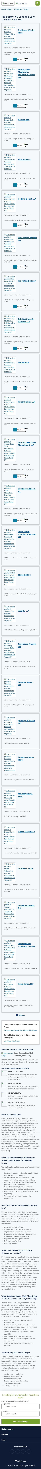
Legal (3, 1440)
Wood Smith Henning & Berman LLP (27, 534)
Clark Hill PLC (24, 575)
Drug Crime (18, 1030)
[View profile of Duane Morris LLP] (10, 835)
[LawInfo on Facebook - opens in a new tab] (12, 1451)
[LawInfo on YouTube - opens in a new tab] (23, 1451)
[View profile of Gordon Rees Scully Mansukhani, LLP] (10, 449)
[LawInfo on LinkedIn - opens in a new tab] (29, 1451)
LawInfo (4, 1434)
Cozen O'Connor (25, 868)
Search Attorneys (20, 1421)
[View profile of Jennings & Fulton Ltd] (10, 725)
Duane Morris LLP (26, 831)
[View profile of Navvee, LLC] (10, 122)
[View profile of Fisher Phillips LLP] (10, 405)
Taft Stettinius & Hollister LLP (25, 320)
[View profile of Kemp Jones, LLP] (10, 987)
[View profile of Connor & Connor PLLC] (10, 762)
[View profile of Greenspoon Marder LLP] (10, 242)
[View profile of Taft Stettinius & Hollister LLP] (10, 324)
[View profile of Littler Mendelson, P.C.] (10, 495)
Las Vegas (7, 1041)
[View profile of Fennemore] (10, 365)
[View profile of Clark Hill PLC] (10, 577)
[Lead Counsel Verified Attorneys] (7, 1054)
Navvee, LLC (23, 119)
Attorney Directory (6, 9)
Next (22, 1015)
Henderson (16, 1041)
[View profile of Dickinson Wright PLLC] (10, 35)
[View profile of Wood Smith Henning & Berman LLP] (10, 539)
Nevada (26, 9)
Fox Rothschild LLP (27, 281)
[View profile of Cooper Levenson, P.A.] (10, 910)
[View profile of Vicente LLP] (10, 613)
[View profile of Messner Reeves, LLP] (10, 687)
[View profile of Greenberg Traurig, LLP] (10, 649)
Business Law (8, 1030)
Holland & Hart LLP (27, 199)
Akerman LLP (24, 159)
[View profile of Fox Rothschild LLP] (10, 283)
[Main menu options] (7, 3)
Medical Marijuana (30, 1030)
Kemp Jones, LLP (26, 984)
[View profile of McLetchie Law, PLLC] (10, 799)
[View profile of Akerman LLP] (10, 162)
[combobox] (20, 1406)
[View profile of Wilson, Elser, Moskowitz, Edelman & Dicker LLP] (10, 79)
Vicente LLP (23, 611)
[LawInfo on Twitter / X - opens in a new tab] (17, 1451)
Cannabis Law (18, 9)
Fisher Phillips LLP (26, 402)
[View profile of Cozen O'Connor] (10, 872)
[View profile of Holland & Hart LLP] (10, 202)
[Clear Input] (37, 1406)
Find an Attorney (7, 1429)
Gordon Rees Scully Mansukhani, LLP (27, 443)
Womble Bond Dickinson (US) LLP (26, 945)
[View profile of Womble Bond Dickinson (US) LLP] (10, 950)
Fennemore (23, 362)
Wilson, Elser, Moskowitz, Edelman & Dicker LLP (26, 73)
